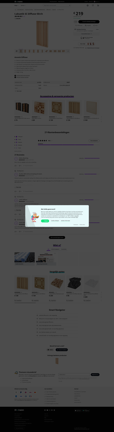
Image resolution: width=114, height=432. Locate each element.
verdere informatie (65, 220)
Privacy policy (82, 224)
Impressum (76, 224)
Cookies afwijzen (55, 220)
